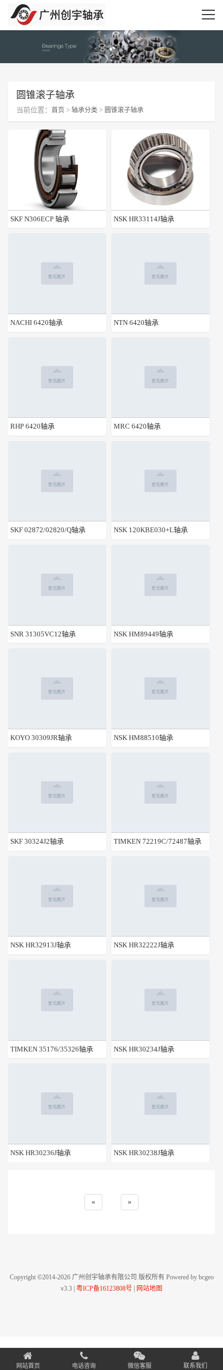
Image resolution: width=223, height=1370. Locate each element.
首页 (57, 110)
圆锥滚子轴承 (123, 110)
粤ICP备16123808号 (104, 1288)
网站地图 (149, 1288)
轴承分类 (84, 110)
